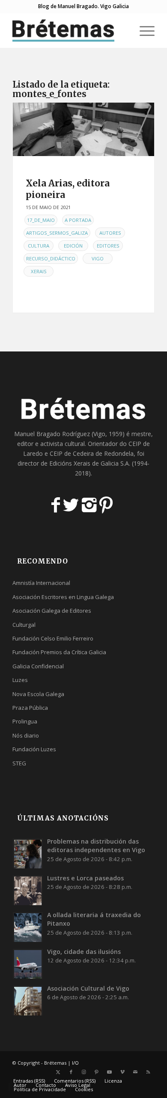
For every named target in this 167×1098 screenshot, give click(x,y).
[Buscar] (122, 30)
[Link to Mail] (135, 1072)
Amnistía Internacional (41, 583)
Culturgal (24, 625)
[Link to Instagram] (84, 1072)
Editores (108, 245)
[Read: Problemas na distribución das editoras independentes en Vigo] (27, 853)
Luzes (20, 680)
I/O (75, 1063)
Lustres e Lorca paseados (85, 878)
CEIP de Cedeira (72, 453)
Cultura (38, 245)
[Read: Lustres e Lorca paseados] (27, 890)
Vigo (98, 258)
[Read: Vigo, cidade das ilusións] (27, 963)
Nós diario (25, 735)
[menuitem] (122, 30)
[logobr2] (69, 30)
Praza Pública (30, 707)
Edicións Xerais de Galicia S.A (89, 463)
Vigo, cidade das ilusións (84, 951)
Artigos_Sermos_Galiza (57, 233)
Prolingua (24, 721)
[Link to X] (58, 1072)
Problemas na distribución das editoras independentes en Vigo (96, 845)
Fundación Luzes (34, 749)
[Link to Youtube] (109, 1072)
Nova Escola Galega (38, 694)
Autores (110, 233)
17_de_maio (41, 220)
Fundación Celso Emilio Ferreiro (52, 638)
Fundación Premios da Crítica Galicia (59, 652)
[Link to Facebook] (71, 1072)
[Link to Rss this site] (148, 1072)
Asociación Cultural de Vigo (88, 988)
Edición (73, 245)
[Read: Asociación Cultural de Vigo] (27, 1000)
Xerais (39, 271)
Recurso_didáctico (50, 258)
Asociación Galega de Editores (51, 610)
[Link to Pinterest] (96, 1072)
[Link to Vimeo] (122, 1072)
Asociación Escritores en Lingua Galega (63, 597)
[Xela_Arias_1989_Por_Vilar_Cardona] (83, 129)
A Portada (78, 220)
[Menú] (143, 30)
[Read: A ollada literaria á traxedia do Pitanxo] (27, 927)
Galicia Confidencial (38, 666)
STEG (19, 763)
